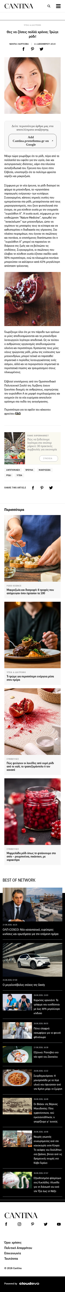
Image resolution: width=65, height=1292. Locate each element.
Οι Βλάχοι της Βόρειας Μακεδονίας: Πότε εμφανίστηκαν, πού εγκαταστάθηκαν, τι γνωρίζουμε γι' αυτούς (46, 1113)
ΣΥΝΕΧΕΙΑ (47, 458)
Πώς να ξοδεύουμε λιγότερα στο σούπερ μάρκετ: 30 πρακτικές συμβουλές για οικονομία (42, 444)
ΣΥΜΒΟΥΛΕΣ (13, 759)
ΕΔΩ (18, 413)
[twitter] (41, 49)
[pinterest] (32, 49)
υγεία (19, 475)
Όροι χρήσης (13, 1242)
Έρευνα (29, 470)
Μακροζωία (44, 470)
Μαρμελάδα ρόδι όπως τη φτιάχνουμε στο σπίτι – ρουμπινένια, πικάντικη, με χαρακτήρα (31, 856)
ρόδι (8, 475)
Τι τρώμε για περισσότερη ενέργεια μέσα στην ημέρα (30, 678)
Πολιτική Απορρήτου (18, 1248)
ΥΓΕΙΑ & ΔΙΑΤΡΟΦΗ (32, 25)
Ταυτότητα (11, 1259)
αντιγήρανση (13, 470)
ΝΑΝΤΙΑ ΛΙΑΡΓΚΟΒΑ (19, 44)
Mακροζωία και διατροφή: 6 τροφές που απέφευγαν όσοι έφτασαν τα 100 (30, 591)
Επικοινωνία (12, 1253)
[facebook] (23, 49)
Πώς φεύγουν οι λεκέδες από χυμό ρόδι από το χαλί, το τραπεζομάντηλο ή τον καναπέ (30, 766)
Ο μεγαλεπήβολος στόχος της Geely (24, 985)
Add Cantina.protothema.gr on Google (31, 140)
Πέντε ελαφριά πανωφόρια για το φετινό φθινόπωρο (47, 1033)
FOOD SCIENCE (14, 585)
